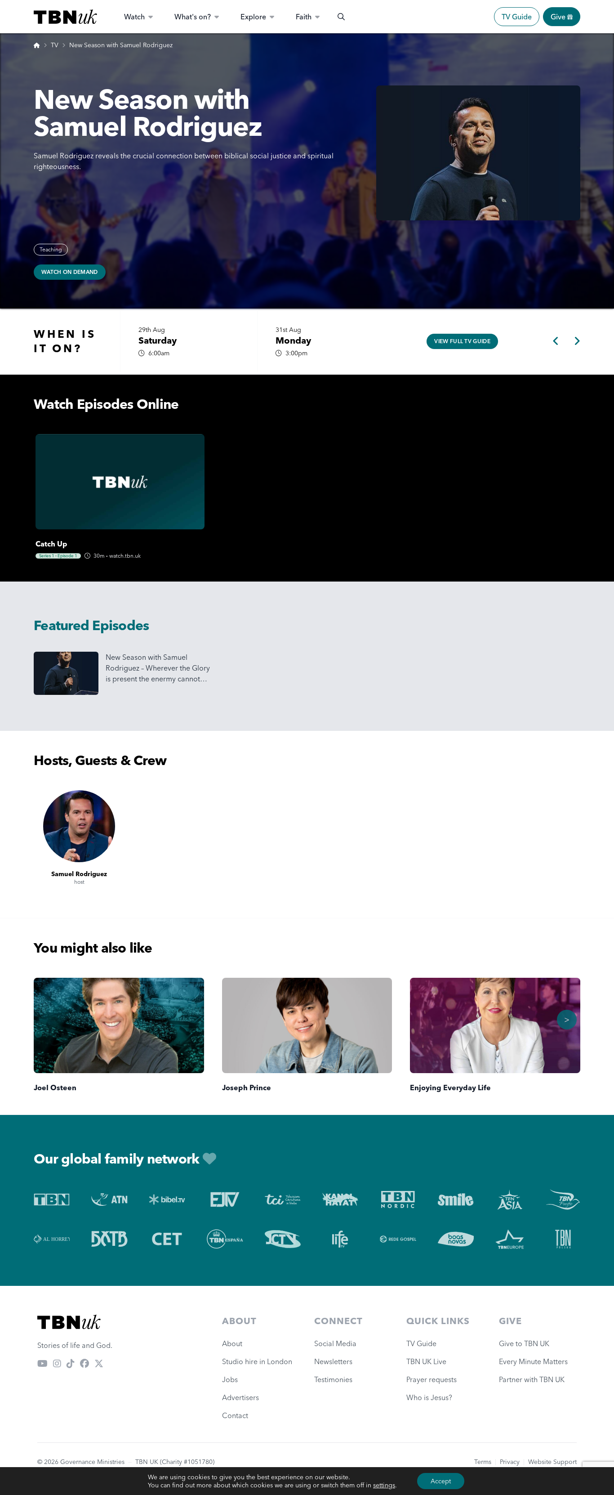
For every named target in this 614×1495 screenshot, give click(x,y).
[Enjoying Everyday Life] (495, 1026)
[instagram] (57, 1363)
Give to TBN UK (524, 1343)
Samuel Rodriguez (79, 874)
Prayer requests (431, 1379)
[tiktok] (71, 1363)
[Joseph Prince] (307, 1026)
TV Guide (517, 16)
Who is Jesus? (431, 1397)
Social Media (335, 1343)
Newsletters (333, 1361)
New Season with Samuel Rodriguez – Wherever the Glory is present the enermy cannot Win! (158, 668)
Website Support (552, 1462)
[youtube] (42, 1363)
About (232, 1343)
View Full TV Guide (462, 341)
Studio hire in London (257, 1361)
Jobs (230, 1379)
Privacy (510, 1462)
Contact (235, 1415)
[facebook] (84, 1363)
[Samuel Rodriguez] (79, 826)
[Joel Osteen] (119, 1026)
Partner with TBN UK (532, 1379)
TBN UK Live (426, 1361)
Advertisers (240, 1397)
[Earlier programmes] (555, 341)
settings (384, 1485)
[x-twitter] (98, 1363)
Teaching (51, 249)
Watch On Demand (69, 272)
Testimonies (333, 1379)
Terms (482, 1462)
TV (54, 45)
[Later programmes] (577, 341)
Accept (441, 1481)
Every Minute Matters (533, 1361)
